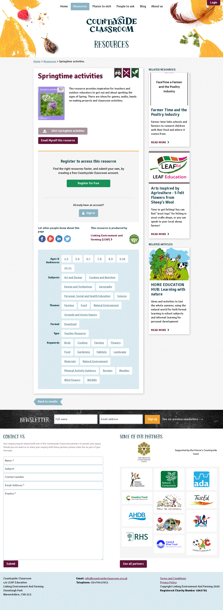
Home (64, 6)
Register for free (88, 183)
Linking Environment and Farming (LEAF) (107, 237)
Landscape (120, 352)
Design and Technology (78, 286)
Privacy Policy (168, 582)
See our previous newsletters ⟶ (182, 419)
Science (122, 296)
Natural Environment (106, 305)
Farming (69, 305)
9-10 (122, 259)
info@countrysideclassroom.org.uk (106, 578)
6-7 (88, 259)
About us (157, 6)
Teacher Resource (75, 333)
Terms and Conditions (173, 578)
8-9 (111, 259)
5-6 (77, 259)
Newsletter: (35, 419)
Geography (105, 286)
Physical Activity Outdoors (80, 370)
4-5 (66, 259)
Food (84, 305)
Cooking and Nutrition (102, 277)
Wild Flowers (72, 380)
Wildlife (92, 380)
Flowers (116, 343)
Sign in (90, 213)
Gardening (83, 352)
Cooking (82, 343)
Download (70, 324)
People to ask (125, 6)
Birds (67, 343)
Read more (159, 142)
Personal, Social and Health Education (87, 296)
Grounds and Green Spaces (80, 314)
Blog (143, 6)
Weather (124, 370)
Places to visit (101, 6)
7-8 (99, 259)
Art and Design (73, 277)
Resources (80, 6)
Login (213, 2)
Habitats (102, 352)
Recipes (107, 370)
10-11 (68, 268)
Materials (70, 361)
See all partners (133, 564)
